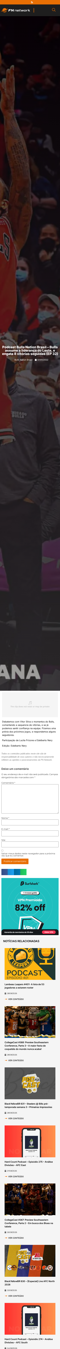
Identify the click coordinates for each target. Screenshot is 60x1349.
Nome (5, 818)
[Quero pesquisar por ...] (53, 10)
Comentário (8, 783)
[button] (4, 872)
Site (3, 840)
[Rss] (32, 2)
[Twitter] (21, 2)
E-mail (5, 829)
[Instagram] (27, 2)
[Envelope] (42, 2)
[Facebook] (16, 2)
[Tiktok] (37, 2)
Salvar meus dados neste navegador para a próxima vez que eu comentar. (28, 854)
